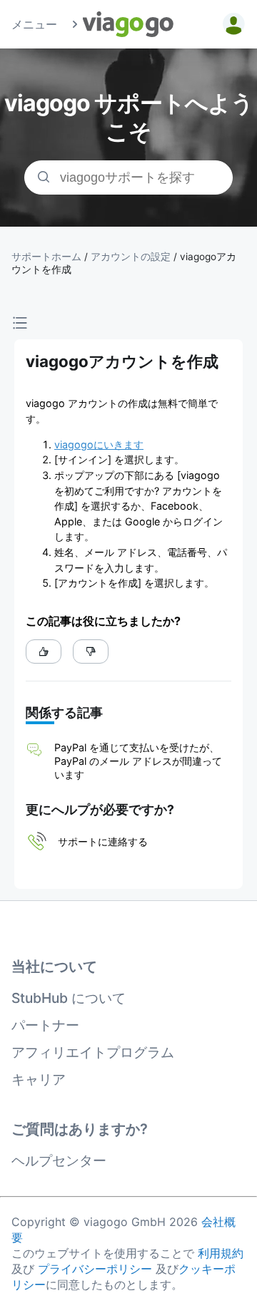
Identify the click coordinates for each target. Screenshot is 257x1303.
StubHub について (68, 997)
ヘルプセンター (58, 1160)
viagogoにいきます (98, 444)
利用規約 (220, 1253)
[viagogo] (128, 24)
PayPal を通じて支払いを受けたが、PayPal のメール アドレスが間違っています (138, 761)
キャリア (38, 1079)
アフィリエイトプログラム (92, 1052)
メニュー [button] (34, 24)
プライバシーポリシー (95, 1269)
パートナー (45, 1025)
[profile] (231, 24)
